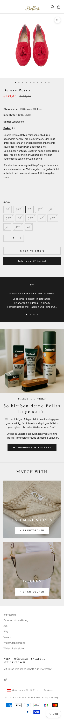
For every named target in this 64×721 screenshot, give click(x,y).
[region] (32, 296)
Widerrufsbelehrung (14, 642)
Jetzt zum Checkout (32, 261)
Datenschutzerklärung (15, 620)
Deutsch (48, 690)
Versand (7, 637)
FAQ (5, 631)
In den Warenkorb (32, 250)
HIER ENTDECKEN (32, 530)
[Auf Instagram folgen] (5, 679)
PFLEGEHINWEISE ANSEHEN (32, 447)
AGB (5, 625)
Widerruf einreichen (14, 648)
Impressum (9, 614)
